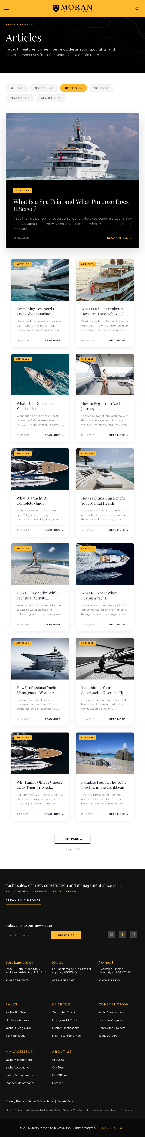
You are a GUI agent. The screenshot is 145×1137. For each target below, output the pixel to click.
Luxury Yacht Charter (66, 1020)
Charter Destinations (65, 1028)
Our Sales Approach (19, 1020)
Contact (57, 1083)
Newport (106, 961)
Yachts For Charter (64, 1012)
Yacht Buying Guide (19, 1028)
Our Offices (59, 1075)
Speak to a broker (23, 900)
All (16, 88)
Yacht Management (19, 1059)
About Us (58, 1059)
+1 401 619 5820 (109, 980)
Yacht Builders (108, 1035)
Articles (74, 88)
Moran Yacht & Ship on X (111, 934)
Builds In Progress (111, 1020)
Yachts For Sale (16, 1012)
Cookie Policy (66, 1101)
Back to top (113, 1128)
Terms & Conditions (40, 1101)
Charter (20, 98)
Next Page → (72, 838)
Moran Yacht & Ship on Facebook (122, 934)
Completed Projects (112, 1028)
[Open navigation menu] (6, 8)
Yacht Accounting (17, 1067)
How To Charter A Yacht (67, 1035)
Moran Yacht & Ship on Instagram (133, 934)
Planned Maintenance (20, 1083)
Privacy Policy (15, 1101)
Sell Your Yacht (15, 1035)
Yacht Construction (111, 1012)
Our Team (58, 1067)
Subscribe (66, 935)
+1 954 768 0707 (17, 980)
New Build (51, 98)
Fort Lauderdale (19, 961)
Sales (101, 88)
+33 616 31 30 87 (63, 980)
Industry (44, 88)
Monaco (59, 961)
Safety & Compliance (19, 1075)
